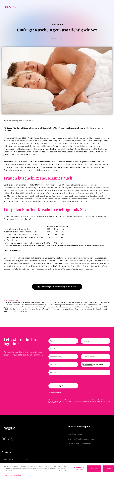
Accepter (94, 468)
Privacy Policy (57, 402)
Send (64, 386)
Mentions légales (75, 434)
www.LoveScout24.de (15, 245)
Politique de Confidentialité (79, 444)
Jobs (25, 460)
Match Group (7, 460)
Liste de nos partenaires (12, 475)
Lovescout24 (57, 25)
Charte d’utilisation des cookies (81, 439)
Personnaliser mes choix (79, 468)
